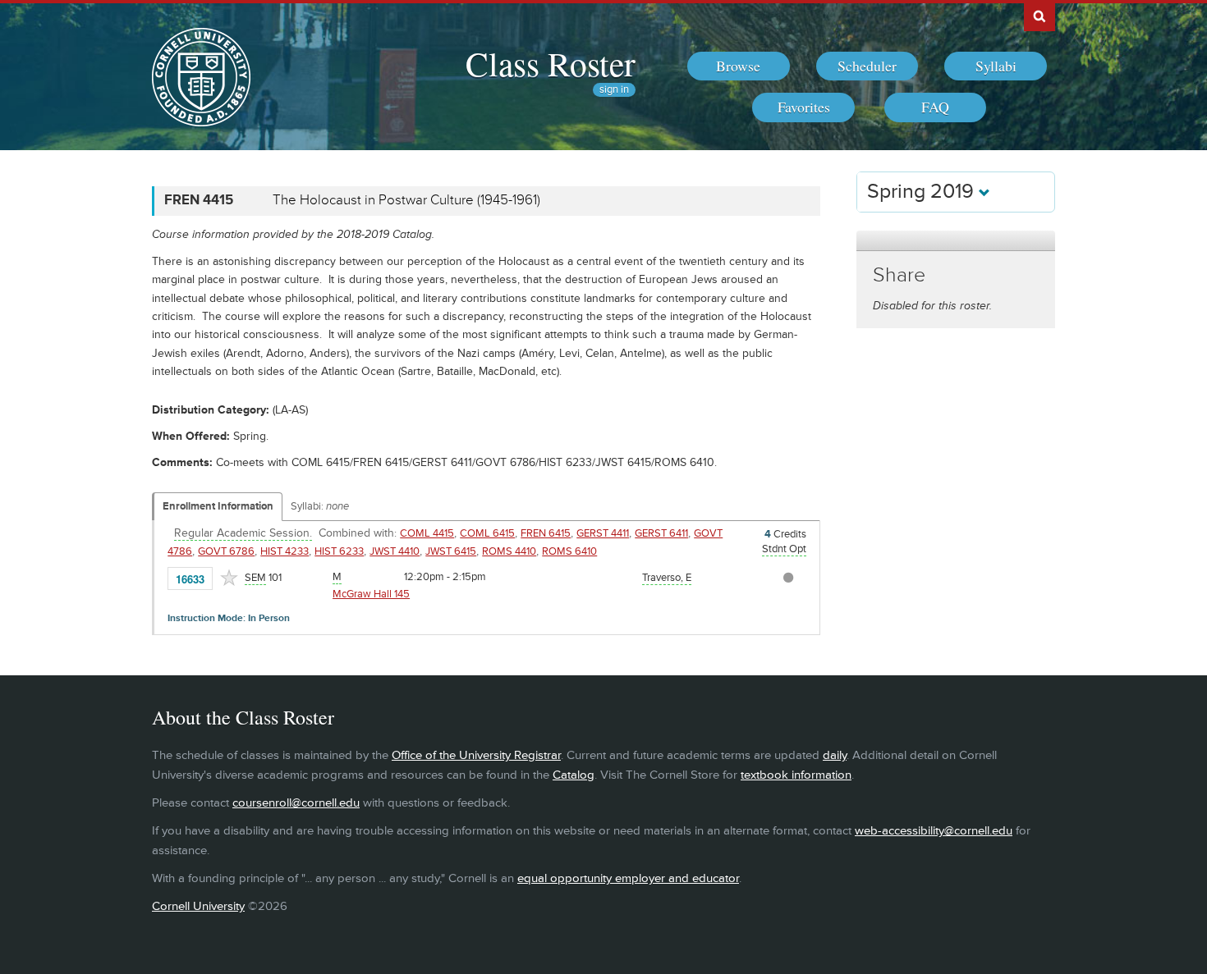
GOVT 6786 (226, 551)
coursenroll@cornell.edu (296, 803)
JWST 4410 (394, 551)
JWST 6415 (450, 551)
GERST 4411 (602, 533)
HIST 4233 (284, 551)
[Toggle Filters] (955, 241)
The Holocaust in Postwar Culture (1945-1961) (406, 200)
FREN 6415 (546, 533)
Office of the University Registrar (476, 755)
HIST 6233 (339, 551)
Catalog (573, 775)
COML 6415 (487, 533)
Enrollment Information (218, 506)
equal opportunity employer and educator (628, 878)
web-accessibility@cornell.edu (933, 831)
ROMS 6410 (569, 551)
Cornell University (198, 906)
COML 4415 (427, 533)
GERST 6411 (661, 533)
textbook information (796, 775)
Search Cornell (1039, 15)
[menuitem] (738, 66)
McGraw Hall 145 (371, 594)
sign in (614, 90)
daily (835, 755)
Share (899, 275)
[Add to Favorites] (229, 578)
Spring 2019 (923, 191)
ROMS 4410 (509, 551)
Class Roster (551, 63)
